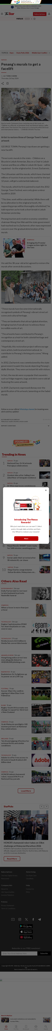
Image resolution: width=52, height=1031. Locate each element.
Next (26, 538)
